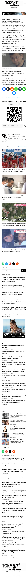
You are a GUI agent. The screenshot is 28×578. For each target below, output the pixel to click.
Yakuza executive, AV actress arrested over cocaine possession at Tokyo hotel (18, 422)
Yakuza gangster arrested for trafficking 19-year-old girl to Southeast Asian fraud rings (14, 471)
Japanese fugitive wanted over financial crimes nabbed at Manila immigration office (14, 510)
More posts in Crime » (22, 146)
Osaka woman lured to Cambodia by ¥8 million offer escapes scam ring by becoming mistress (14, 484)
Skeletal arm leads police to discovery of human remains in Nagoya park (14, 395)
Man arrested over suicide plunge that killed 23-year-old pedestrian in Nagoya (14, 384)
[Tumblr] (20, 89)
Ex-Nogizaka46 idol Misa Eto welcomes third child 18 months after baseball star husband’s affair (18, 435)
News (18, 98)
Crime (9, 98)
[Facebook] (4, 89)
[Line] (24, 89)
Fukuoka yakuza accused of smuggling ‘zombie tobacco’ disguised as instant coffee (13, 552)
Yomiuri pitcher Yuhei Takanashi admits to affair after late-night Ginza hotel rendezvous (17, 441)
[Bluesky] (14, 93)
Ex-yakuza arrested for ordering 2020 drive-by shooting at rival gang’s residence (13, 197)
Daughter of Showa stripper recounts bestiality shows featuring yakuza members (13, 294)
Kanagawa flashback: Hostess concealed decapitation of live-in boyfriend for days (14, 308)
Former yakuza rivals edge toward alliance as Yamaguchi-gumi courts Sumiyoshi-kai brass (18, 415)
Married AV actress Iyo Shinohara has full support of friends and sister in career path (18, 428)
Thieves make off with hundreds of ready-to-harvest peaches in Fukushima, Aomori (14, 224)
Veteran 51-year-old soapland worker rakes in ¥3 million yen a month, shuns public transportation (13, 279)
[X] (8, 89)
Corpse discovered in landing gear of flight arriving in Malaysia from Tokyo (13, 459)
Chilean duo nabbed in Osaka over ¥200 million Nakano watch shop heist (13, 250)
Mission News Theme (10, 576)
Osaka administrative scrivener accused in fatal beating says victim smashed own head (14, 345)
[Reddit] (12, 89)
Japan (13, 98)
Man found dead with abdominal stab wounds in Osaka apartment (13, 357)
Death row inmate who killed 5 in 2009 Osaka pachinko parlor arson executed (13, 370)
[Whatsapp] (16, 89)
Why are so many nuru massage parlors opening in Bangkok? (14, 496)
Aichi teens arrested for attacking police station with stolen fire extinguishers (13, 170)
